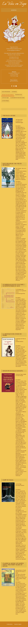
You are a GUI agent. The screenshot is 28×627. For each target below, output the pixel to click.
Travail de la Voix (18, 94)
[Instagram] (14, 86)
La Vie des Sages (5, 97)
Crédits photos (10, 624)
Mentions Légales (17, 624)
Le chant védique (5, 100)
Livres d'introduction (6, 91)
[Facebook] (12, 86)
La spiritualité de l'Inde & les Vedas (17, 97)
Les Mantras (14, 91)
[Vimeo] (16, 86)
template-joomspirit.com (27, 623)
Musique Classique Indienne (8, 94)
